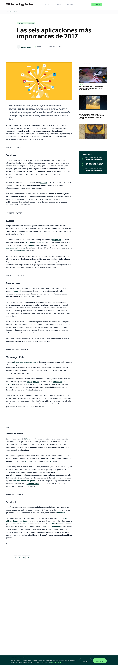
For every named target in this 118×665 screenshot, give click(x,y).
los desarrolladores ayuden (24, 481)
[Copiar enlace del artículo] (28, 557)
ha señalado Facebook (54, 527)
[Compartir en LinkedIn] (24, 557)
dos (53, 240)
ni (31, 382)
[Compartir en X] (19, 557)
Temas (47, 4)
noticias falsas (19, 251)
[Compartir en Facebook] (15, 557)
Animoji (28, 461)
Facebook (61, 513)
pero (28, 382)
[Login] (105, 4)
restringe (9, 384)
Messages (47, 461)
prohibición (40, 242)
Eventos (70, 4)
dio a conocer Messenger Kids (24, 362)
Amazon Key (17, 291)
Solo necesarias (85, 660)
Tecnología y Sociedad (26, 23)
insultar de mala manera (15, 248)
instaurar (28, 242)
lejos (37, 382)
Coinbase (43, 182)
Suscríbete (97, 4)
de (34, 382)
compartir (32, 245)
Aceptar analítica (99, 660)
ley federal (57, 382)
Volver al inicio (12, 11)
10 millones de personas (61, 524)
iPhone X (28, 439)
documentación (33, 483)
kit (53, 302)
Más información (56, 662)
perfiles (58, 240)
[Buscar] (108, 4)
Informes (58, 4)
